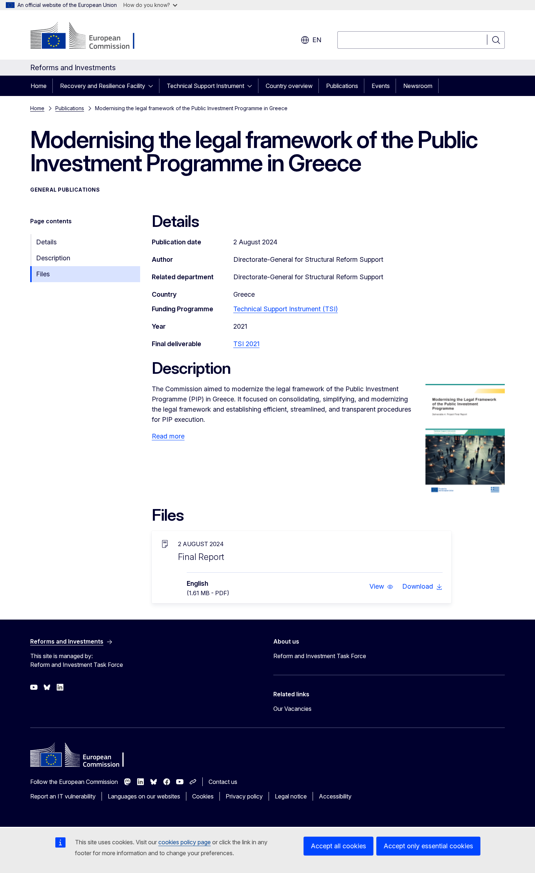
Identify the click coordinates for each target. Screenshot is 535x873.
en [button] (316, 40)
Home (39, 85)
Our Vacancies (292, 708)
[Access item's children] (153, 86)
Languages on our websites (144, 796)
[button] (381, 586)
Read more (168, 436)
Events (381, 85)
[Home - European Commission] (89, 36)
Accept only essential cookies (428, 846)
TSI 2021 (246, 344)
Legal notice (291, 796)
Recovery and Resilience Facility (102, 85)
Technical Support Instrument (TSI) (285, 309)
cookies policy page (184, 842)
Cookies (203, 796)
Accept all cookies (338, 846)
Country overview (289, 85)
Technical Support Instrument (205, 85)
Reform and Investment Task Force (319, 656)
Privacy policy (244, 796)
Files (43, 274)
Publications (342, 85)
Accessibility (335, 796)
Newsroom (417, 85)
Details (46, 242)
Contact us (223, 781)
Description (53, 258)
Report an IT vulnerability (63, 796)
